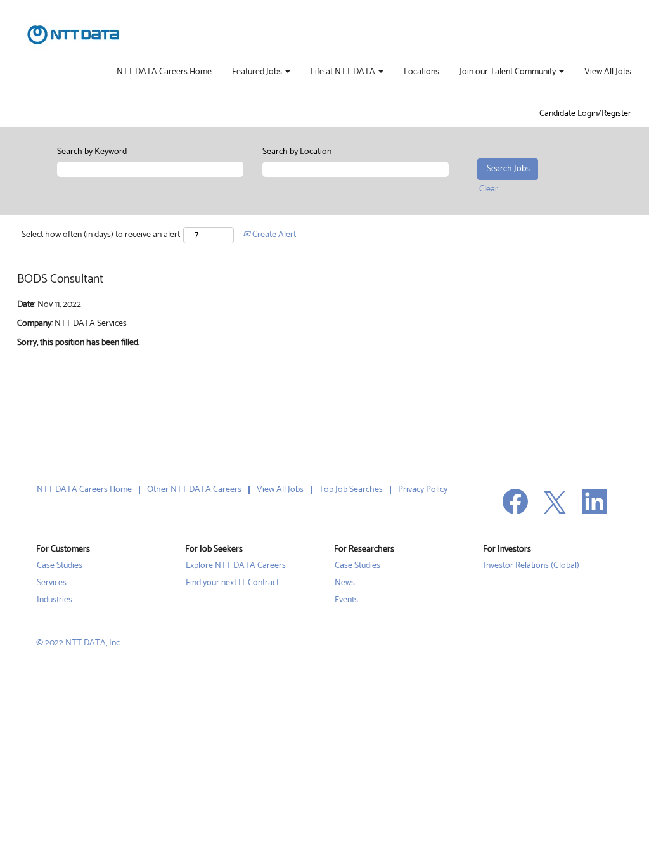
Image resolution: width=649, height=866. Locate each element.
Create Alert (273, 235)
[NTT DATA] (73, 35)
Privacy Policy (422, 489)
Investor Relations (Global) (531, 566)
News (345, 583)
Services (52, 583)
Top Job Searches (351, 489)
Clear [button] (488, 189)
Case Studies (59, 566)
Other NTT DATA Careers (194, 489)
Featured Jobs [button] (258, 72)
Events (346, 600)
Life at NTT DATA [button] (344, 72)
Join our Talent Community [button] (508, 72)
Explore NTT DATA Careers (236, 566)
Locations (421, 72)
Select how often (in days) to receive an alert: (101, 235)
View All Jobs (607, 72)
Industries (54, 600)
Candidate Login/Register (585, 114)
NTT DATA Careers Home (164, 72)
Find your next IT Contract (232, 583)
